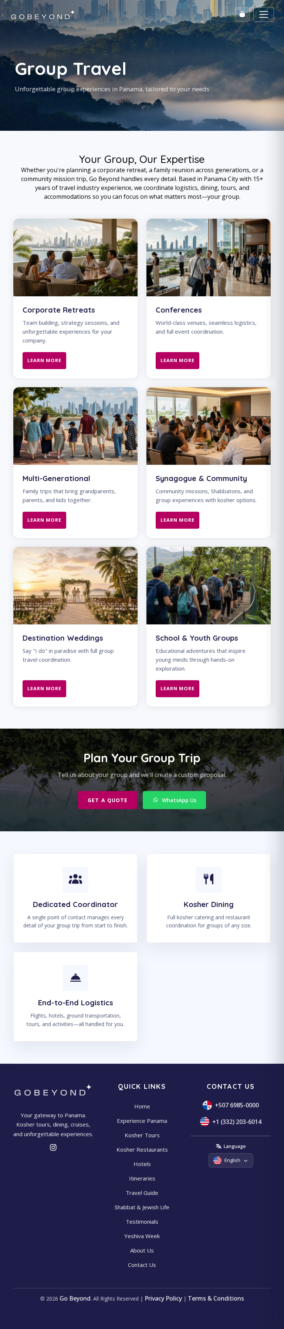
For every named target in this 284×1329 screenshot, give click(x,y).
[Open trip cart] (242, 14)
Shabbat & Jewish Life (142, 1207)
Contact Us (142, 1264)
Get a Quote (108, 800)
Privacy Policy (163, 1298)
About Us (142, 1250)
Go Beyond (75, 1298)
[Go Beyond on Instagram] (53, 1147)
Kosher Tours (142, 1135)
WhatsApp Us (179, 800)
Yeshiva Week (142, 1236)
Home (142, 1106)
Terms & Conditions (216, 1298)
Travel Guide (142, 1192)
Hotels (142, 1164)
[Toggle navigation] (263, 14)
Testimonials (142, 1221)
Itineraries (142, 1178)
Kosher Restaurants (142, 1149)
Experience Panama (142, 1120)
